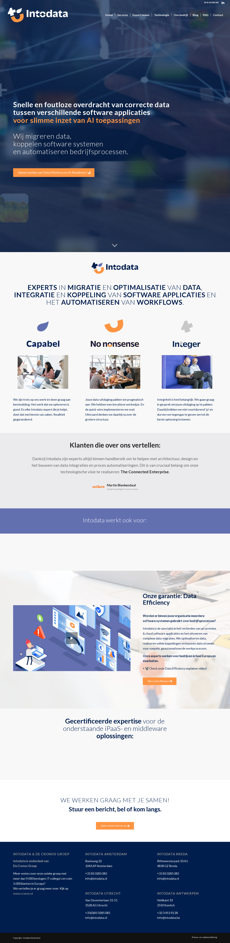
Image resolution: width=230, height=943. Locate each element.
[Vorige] (21, 460)
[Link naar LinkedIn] (222, 2)
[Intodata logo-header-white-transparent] (37, 15)
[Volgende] (209, 460)
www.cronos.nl (23, 893)
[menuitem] (109, 15)
